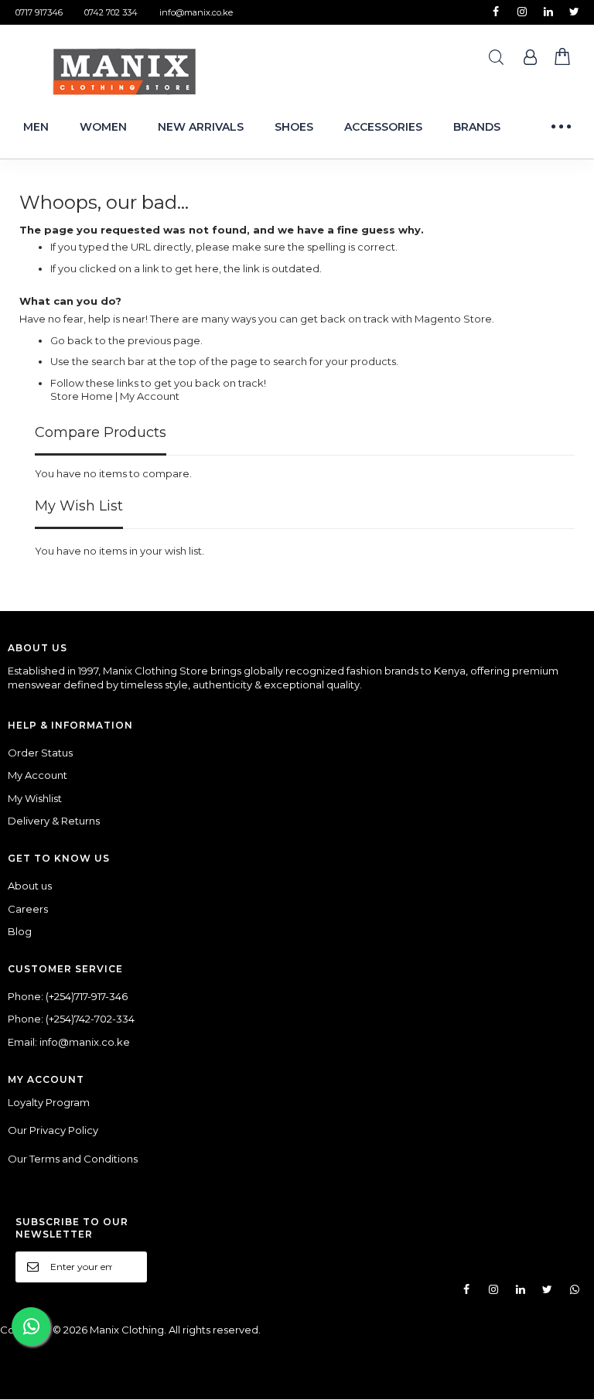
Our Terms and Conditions (73, 1158)
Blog (20, 931)
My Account (149, 396)
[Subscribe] (126, 1266)
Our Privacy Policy (53, 1130)
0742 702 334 (111, 12)
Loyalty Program (49, 1102)
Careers (28, 909)
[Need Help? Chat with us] (31, 1326)
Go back (71, 340)
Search (496, 57)
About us (30, 885)
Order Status (40, 752)
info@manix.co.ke (196, 12)
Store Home (81, 396)
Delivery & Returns (54, 820)
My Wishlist (35, 798)
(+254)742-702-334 (90, 1018)
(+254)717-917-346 (87, 996)
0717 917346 (39, 12)
